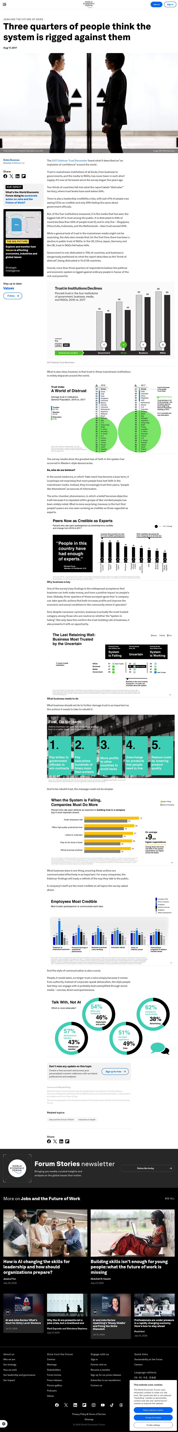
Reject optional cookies (153, 1410)
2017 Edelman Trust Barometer (69, 160)
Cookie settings (153, 1425)
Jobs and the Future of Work (23, 19)
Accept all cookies (153, 1417)
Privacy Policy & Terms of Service (89, 1414)
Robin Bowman (11, 160)
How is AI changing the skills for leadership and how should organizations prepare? (36, 1267)
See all (170, 1198)
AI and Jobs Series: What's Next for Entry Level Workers (23, 1322)
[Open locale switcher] (3, 1423)
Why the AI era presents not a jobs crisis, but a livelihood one (65, 1322)
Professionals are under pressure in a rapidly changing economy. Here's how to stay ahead (154, 1323)
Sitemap (89, 1419)
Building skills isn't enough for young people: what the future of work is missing (129, 1267)
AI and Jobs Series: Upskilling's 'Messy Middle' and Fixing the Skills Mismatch (109, 1325)
